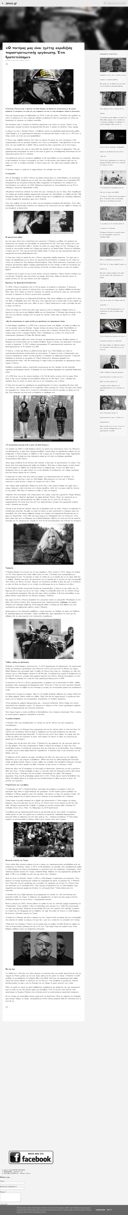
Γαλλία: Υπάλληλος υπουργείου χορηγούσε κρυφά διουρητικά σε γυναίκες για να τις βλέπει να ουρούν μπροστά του (111, 377)
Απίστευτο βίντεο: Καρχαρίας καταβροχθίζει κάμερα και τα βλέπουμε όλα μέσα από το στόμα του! (112, 151)
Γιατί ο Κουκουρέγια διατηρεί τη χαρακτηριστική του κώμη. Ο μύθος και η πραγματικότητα (112, 417)
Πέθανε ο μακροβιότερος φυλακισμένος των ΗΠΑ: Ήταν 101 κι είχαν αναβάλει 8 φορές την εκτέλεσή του (113, 264)
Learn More (100, 1210)
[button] (7, 64)
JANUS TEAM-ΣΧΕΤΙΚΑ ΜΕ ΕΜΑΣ (14, 1170)
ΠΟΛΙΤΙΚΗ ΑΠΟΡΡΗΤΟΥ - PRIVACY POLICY (17, 1173)
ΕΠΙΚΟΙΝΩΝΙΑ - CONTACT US (13, 1172)
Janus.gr (11, 3)
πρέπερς (64, 602)
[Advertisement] (43, 1037)
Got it (109, 1210)
